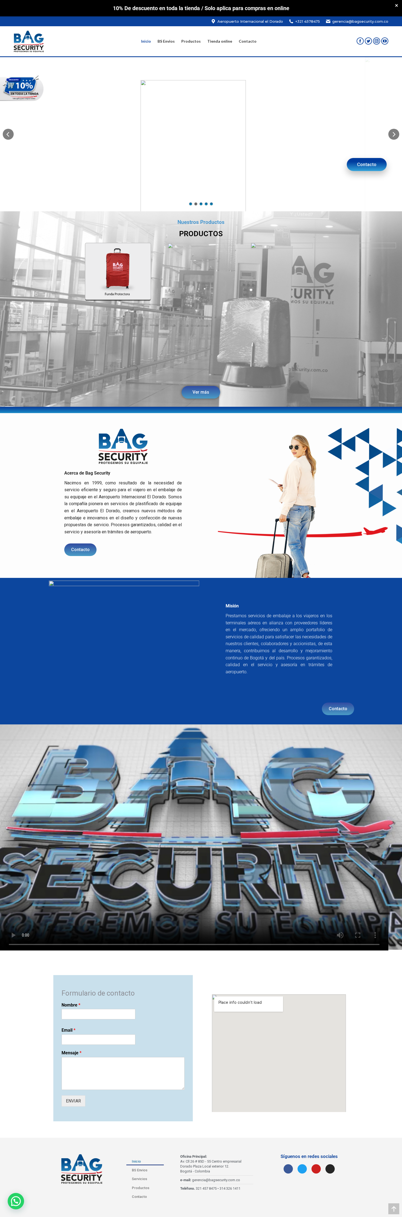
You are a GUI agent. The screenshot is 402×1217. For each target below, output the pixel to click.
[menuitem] (146, 41)
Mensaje (71, 1052)
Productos (140, 1188)
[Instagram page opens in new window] (376, 41)
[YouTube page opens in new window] (384, 41)
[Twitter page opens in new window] (368, 41)
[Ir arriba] (393, 1208)
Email (68, 1030)
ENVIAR (73, 1101)
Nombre (71, 1004)
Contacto (366, 164)
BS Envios (139, 1170)
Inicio (136, 1161)
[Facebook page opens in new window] (360, 41)
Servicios (139, 1179)
